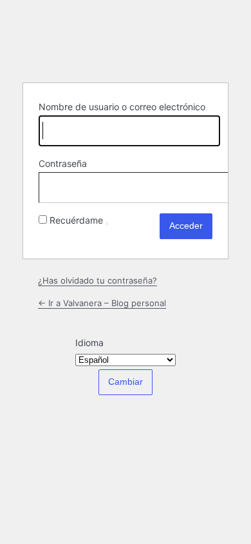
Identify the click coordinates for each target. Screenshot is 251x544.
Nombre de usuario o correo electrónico (122, 106)
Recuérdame (76, 220)
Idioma (89, 342)
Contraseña (63, 163)
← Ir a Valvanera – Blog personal (102, 303)
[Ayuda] (107, 223)
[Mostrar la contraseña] (199, 185)
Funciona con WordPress (125, 40)
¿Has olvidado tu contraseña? (97, 280)
